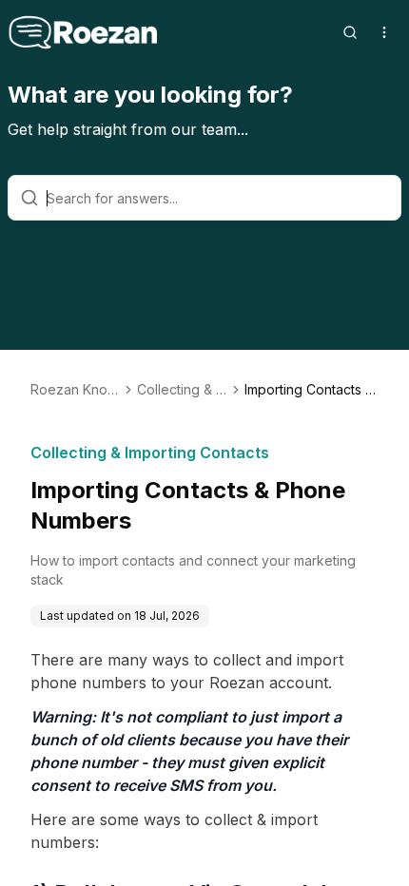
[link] (311, 389)
